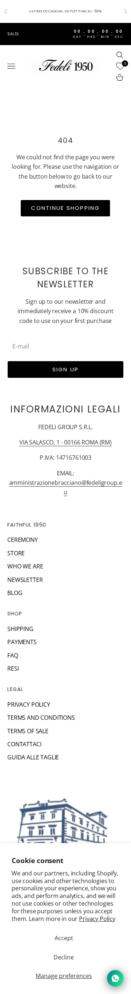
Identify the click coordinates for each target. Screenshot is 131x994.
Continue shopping (65, 208)
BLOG (14, 593)
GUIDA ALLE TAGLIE (33, 757)
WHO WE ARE (25, 566)
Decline (63, 957)
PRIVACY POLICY (28, 704)
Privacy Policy (97, 919)
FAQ (12, 655)
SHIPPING (20, 629)
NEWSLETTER (25, 580)
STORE (16, 553)
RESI (13, 668)
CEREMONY (22, 540)
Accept (64, 938)
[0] (120, 66)
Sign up (65, 369)
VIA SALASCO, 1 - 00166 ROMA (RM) (65, 442)
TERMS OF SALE (27, 731)
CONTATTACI (24, 744)
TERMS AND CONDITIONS (41, 718)
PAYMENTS (22, 642)
